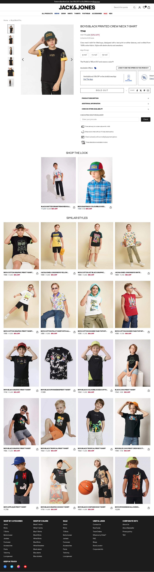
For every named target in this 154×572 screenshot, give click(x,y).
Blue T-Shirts (37, 531)
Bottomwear (8, 535)
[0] (144, 7)
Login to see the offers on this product (133, 68)
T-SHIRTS (77, 13)
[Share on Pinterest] (144, 90)
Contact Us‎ (97, 524)
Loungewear (8, 556)
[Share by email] (148, 90)
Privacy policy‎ (127, 531)
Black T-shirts (38, 524)
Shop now (96, 2)
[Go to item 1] (10, 29)
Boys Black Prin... (16, 20)
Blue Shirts (37, 542)
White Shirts (37, 538)
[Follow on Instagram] (18, 566)
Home (6, 20)
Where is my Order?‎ (99, 535)
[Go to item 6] (10, 82)
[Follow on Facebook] (5, 566)
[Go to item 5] (10, 72)
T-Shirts (6, 531)
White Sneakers (38, 546)
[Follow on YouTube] (25, 566)
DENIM (63, 13)
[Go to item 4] (10, 61)
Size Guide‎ (96, 528)
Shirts (6, 528)
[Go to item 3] (10, 50)
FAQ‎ (94, 538)
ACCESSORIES (97, 13)
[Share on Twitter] (141, 90)
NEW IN (57, 13)
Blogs (95, 542)
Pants (6, 549)
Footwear (7, 542)
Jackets (6, 538)
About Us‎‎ (126, 524)
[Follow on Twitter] (11, 566)
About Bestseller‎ (128, 528)
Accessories (8, 546)
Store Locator (97, 546)
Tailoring (7, 553)
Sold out (102, 90)
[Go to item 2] (10, 39)
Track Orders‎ (97, 531)
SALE (105, 13)
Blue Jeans (37, 553)
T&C (124, 535)
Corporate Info (98, 549)
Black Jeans (37, 549)
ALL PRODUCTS (47, 13)
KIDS (110, 13)
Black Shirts (37, 535)
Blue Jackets (37, 556)
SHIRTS (70, 13)
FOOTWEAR (86, 13)
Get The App (88, 79)
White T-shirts (38, 528)
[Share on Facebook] (137, 90)
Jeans (6, 524)
